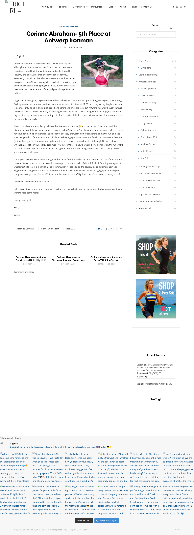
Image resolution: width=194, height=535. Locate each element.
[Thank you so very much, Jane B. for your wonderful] (48, 500)
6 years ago (142, 376)
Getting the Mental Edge (150, 201)
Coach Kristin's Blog (148, 74)
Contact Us (146, 7)
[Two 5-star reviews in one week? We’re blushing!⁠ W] (178, 467)
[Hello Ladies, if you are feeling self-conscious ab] (80, 467)
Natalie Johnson (148, 88)
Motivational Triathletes (150, 173)
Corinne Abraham (69, 26)
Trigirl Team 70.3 (149, 137)
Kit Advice (47, 7)
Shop (134, 7)
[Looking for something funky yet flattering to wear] (145, 500)
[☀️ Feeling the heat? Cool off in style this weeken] (113, 467)
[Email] (121, 229)
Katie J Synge (147, 151)
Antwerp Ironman (50, 229)
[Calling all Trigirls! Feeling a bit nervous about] (145, 467)
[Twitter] (111, 229)
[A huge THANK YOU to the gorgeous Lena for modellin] (15, 467)
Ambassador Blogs (147, 81)
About (123, 7)
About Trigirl (145, 208)
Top (178, 529)
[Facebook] (107, 229)
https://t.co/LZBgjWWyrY (149, 373)
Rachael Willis (147, 95)
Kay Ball (144, 158)
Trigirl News (144, 61)
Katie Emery (146, 109)
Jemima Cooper (148, 144)
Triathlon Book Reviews (150, 180)
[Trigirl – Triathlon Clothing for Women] (15, 6)
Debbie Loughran (149, 130)
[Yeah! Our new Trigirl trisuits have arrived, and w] (178, 500)
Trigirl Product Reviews (150, 194)
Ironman (70, 229)
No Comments (75, 48)
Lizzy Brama (146, 123)
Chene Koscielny (148, 102)
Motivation (96, 7)
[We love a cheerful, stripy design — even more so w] (113, 500)
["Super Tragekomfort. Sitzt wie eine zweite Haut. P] (48, 467)
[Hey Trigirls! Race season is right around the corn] (80, 500)
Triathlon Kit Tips (147, 187)
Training (62, 7)
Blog (111, 7)
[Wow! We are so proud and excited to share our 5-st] (15, 500)
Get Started (79, 7)
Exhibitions (146, 67)
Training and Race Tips (150, 166)
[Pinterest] (116, 229)
